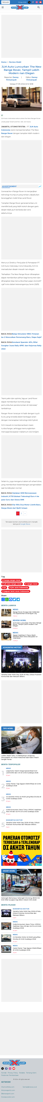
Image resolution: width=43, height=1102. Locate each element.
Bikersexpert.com (7, 1094)
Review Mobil (15, 62)
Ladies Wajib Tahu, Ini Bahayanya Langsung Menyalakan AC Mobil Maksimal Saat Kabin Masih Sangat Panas (20, 757)
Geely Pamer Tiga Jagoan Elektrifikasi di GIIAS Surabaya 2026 (27, 949)
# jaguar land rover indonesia (15, 591)
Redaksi (22, 1073)
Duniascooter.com (8, 1097)
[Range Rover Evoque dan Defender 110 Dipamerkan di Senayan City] (6, 613)
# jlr (4, 588)
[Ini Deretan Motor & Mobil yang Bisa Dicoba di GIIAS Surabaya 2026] (6, 938)
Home (4, 62)
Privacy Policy (13, 1073)
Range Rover (7, 133)
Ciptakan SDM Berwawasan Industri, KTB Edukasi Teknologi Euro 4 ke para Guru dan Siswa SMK (20, 496)
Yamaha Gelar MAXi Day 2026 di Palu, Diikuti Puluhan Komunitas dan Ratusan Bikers (21, 675)
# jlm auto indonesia (18, 588)
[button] (38, 7)
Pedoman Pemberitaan (10, 1075)
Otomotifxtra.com (7, 1087)
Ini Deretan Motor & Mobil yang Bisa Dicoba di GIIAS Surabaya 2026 (26, 938)
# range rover (31, 584)
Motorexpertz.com (8, 1090)
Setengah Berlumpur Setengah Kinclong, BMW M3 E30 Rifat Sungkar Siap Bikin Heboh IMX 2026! (20, 899)
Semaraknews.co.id (30, 1087)
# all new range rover (12, 584)
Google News (25, 524)
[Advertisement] (21, 36)
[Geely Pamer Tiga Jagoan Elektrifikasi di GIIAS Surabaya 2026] (6, 949)
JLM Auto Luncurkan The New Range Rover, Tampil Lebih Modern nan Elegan (27, 624)
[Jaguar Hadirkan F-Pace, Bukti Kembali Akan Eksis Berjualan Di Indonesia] (6, 636)
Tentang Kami (31, 1073)
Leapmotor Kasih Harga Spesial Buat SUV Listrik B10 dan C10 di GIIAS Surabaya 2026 (22, 772)
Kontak (3, 1073)
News (15, 610)
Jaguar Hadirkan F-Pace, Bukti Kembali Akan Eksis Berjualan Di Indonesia (25, 636)
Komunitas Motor (14, 820)
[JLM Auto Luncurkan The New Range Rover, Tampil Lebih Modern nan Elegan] (6, 624)
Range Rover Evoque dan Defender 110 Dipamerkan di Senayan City (26, 612)
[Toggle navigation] (3, 7)
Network (5, 2)
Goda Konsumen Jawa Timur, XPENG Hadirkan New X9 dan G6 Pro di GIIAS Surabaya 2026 (23, 810)
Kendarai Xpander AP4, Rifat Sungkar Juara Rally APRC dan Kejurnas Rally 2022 (21, 345)
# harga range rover (11, 580)
